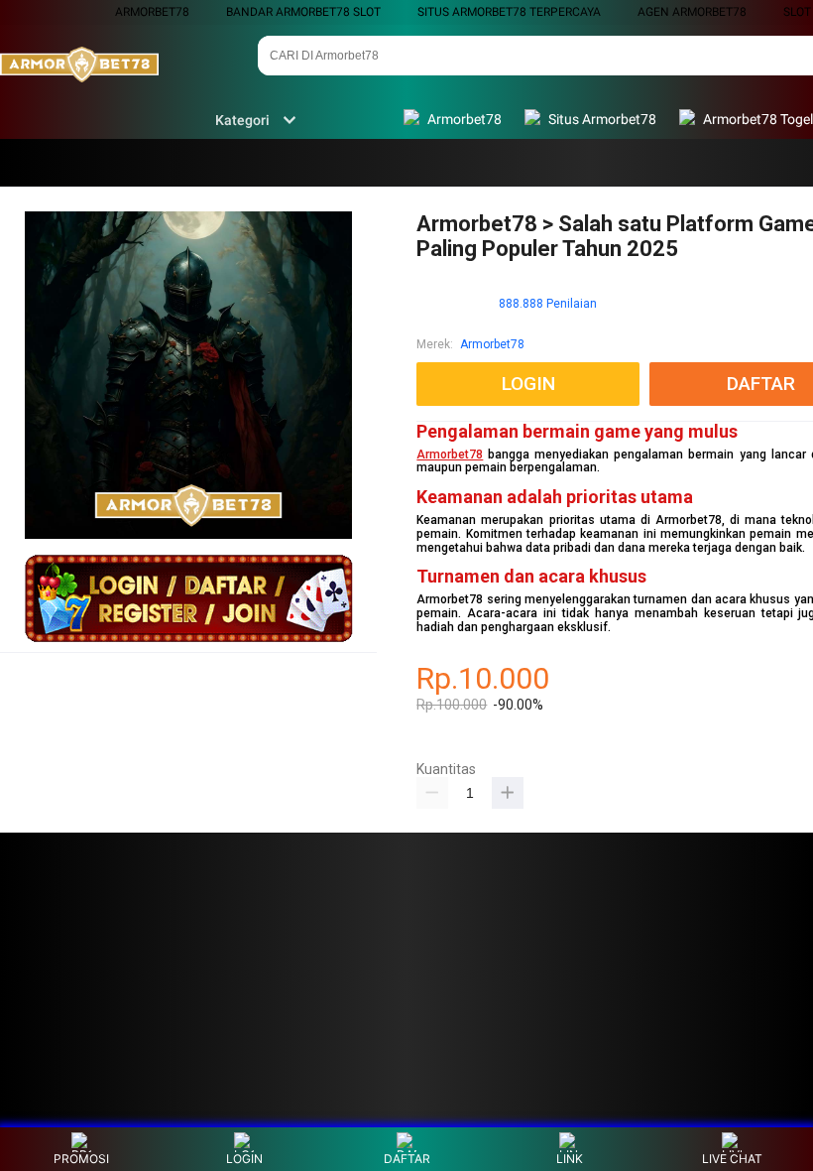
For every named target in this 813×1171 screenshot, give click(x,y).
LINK (569, 1158)
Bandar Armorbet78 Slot (303, 12)
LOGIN (244, 1158)
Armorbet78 (152, 12)
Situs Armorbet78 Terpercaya (509, 12)
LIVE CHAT (732, 1158)
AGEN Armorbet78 (692, 12)
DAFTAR (407, 1158)
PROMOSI (81, 1158)
